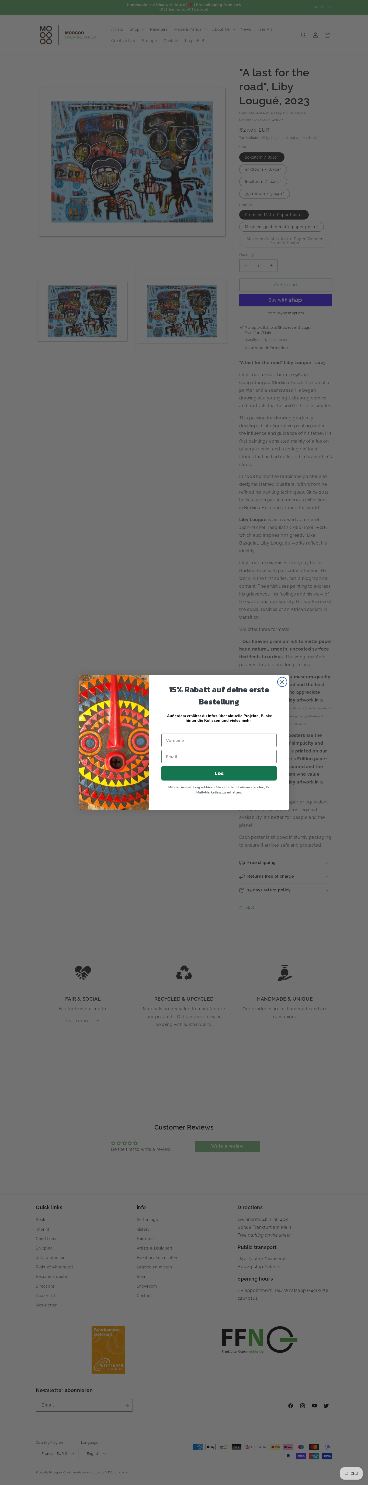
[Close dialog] (282, 682)
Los (219, 773)
